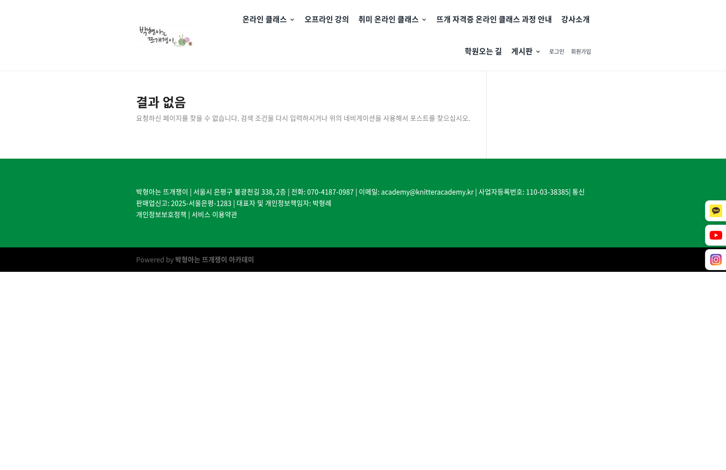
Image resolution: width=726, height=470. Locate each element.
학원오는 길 (483, 51)
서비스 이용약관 (214, 214)
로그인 (556, 51)
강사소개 (575, 19)
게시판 (522, 51)
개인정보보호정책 (161, 214)
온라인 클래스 (264, 19)
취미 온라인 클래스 (388, 19)
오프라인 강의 (327, 19)
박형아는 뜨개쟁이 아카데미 (214, 259)
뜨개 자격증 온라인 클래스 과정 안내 (494, 19)
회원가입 (581, 51)
